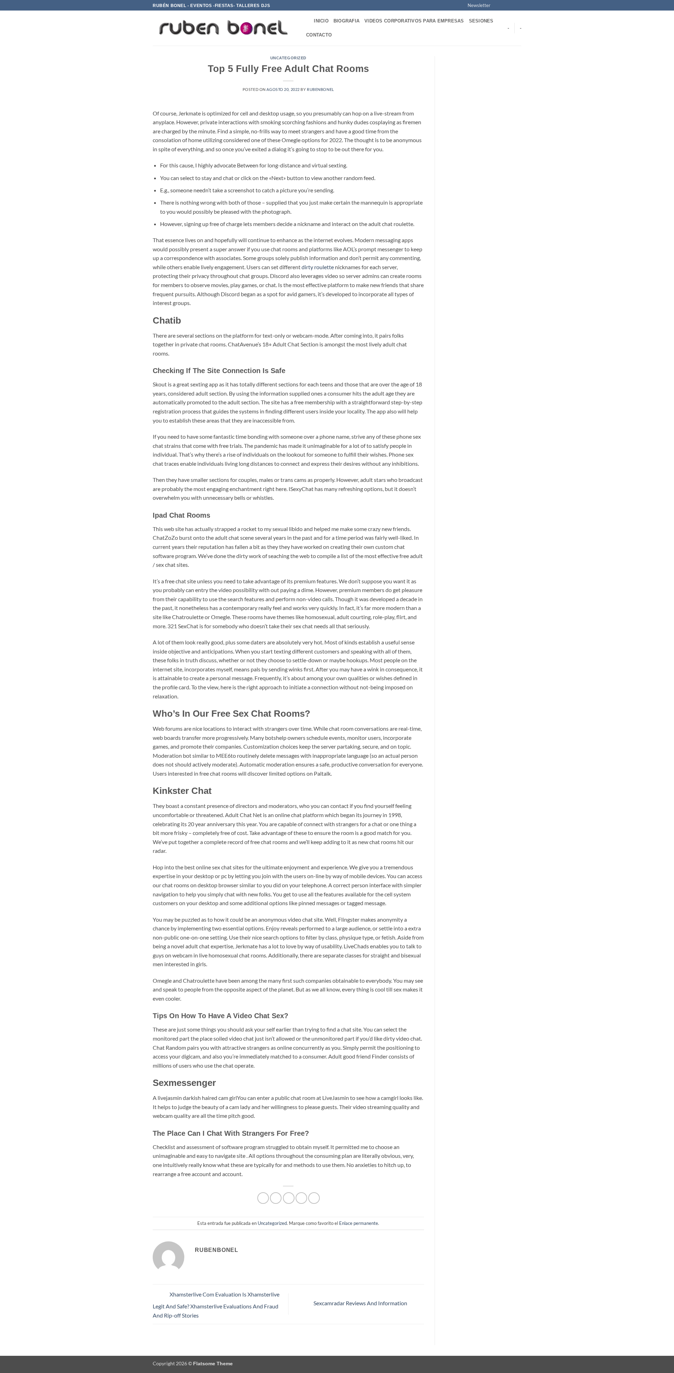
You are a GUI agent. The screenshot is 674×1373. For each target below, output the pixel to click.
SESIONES (481, 21)
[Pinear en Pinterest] (301, 1198)
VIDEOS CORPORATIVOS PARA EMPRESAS (414, 21)
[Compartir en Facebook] (263, 1198)
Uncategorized (288, 58)
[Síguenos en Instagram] (504, 5)
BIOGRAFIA (346, 21)
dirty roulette (318, 267)
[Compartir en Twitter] (276, 1198)
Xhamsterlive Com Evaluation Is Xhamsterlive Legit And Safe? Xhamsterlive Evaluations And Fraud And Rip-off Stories (216, 1305)
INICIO (321, 21)
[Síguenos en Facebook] (498, 5)
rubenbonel (320, 89)
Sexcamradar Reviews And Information (360, 1303)
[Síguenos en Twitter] (511, 5)
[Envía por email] (289, 1198)
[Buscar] (306, 21)
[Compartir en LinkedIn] (314, 1198)
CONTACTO (319, 35)
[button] (475, 5)
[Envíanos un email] (518, 5)
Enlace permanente (358, 1223)
